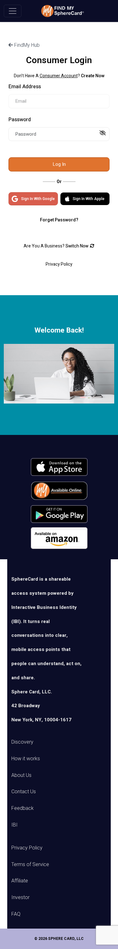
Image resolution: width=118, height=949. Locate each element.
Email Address (24, 86)
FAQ (15, 914)
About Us (21, 775)
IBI (14, 825)
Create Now (92, 76)
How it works (25, 759)
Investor (20, 897)
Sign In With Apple (88, 199)
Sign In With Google (38, 199)
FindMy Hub (26, 45)
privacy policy (59, 264)
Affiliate (19, 881)
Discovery (22, 742)
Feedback (22, 808)
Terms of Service (30, 864)
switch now (76, 246)
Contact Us (23, 791)
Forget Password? (59, 220)
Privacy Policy (26, 848)
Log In (59, 164)
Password (19, 119)
